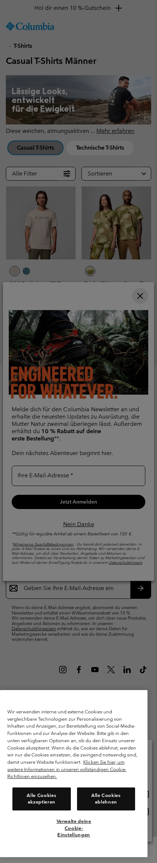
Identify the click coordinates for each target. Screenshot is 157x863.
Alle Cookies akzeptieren (41, 798)
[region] (74, 773)
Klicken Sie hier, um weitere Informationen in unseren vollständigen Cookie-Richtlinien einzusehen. (67, 769)
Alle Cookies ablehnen (106, 798)
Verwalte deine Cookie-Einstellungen (74, 828)
